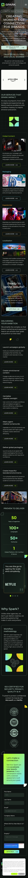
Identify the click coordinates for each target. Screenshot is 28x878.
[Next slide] (24, 79)
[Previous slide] (3, 79)
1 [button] (10, 596)
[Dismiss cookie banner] (24, 859)
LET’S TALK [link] (12, 309)
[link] (8, 4)
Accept (14, 873)
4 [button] (17, 596)
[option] (14, 578)
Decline (21, 873)
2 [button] (13, 596)
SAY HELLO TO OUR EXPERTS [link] (12, 47)
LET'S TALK (10, 851)
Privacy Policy (9, 867)
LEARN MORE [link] (9, 165)
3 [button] (15, 596)
